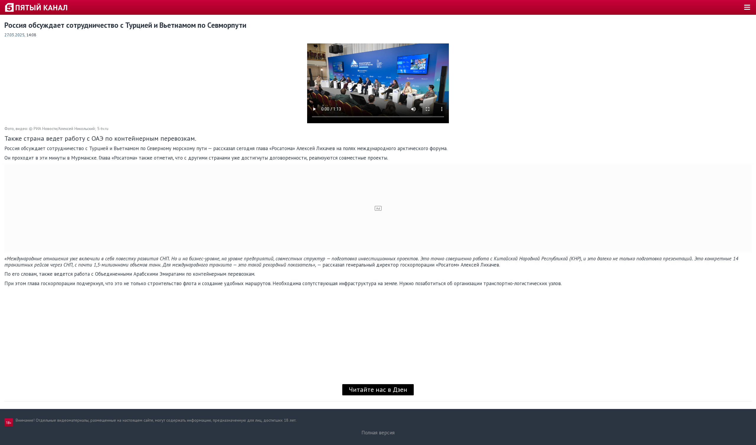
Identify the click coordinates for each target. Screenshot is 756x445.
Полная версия (378, 432)
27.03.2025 (14, 35)
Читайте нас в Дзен (378, 389)
